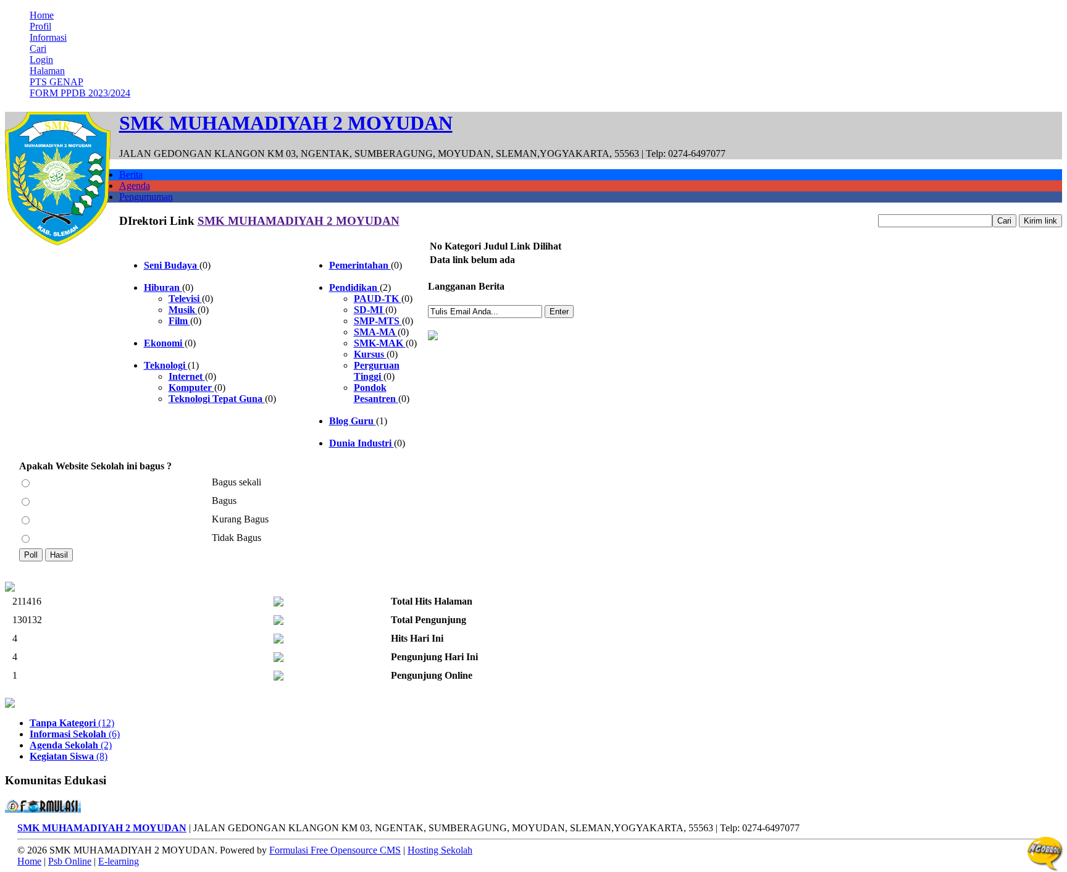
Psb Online (69, 861)
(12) (72, 723)
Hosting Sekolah (440, 850)
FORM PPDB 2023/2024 (80, 93)
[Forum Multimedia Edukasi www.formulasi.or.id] (43, 809)
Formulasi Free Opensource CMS (335, 850)
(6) (75, 734)
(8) (68, 756)
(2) (71, 745)
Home (42, 15)
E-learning (118, 861)
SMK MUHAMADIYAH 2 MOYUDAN (299, 220)
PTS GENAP (56, 82)
